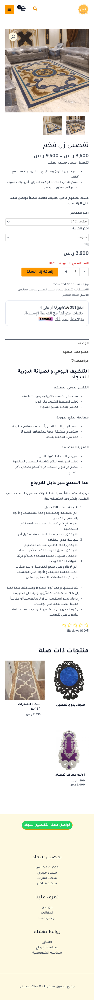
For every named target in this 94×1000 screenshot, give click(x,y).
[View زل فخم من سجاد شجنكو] (75, 125)
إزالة (86, 244)
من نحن (47, 907)
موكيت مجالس (27, 289)
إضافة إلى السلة (40, 272)
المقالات (47, 913)
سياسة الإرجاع (47, 948)
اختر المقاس (79, 213)
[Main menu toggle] (9, 9)
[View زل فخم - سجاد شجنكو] (52, 125)
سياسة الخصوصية (47, 953)
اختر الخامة (80, 229)
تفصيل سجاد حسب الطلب (56, 289)
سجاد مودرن (47, 873)
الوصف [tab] (83, 343)
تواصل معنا (47, 918)
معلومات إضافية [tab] (76, 352)
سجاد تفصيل (70, 295)
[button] (35, 9)
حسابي (47, 942)
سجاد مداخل (47, 883)
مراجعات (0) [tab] (79, 361)
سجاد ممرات (47, 878)
